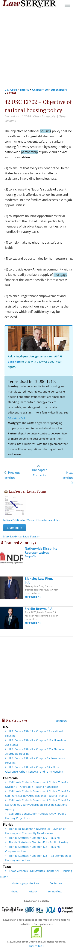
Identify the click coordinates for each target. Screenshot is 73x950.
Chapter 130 (40, 89)
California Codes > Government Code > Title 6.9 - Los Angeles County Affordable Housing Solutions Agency (37, 804)
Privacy (33, 891)
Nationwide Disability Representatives (41, 550)
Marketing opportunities (25, 883)
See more (61, 721)
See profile (30, 556)
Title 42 (24, 89)
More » (4, 876)
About (14, 891)
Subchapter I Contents (39, 472)
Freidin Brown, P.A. (39, 609)
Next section (68, 475)
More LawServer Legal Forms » (21, 536)
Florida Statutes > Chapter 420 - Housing (34, 838)
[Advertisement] (36, 47)
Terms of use (55, 891)
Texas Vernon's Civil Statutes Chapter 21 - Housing (40, 871)
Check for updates (45, 116)
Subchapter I (59, 89)
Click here (14, 361)
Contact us (56, 883)
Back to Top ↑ (36, 946)
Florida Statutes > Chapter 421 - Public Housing (38, 842)
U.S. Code (10, 89)
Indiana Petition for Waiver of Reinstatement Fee (31, 520)
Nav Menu (67, 5)
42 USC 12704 (16, 417)
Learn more (14, 527)
